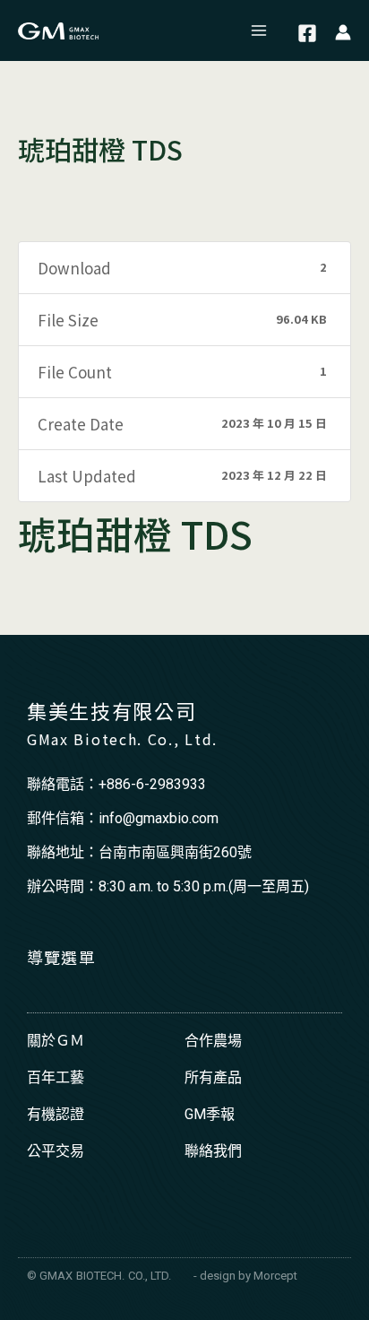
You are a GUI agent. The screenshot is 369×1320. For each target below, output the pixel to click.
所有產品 (213, 1077)
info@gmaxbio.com (159, 818)
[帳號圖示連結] (343, 31)
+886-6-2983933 (152, 784)
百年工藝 (55, 1077)
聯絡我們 (213, 1150)
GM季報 (209, 1114)
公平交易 (55, 1150)
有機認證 (55, 1114)
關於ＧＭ (55, 1040)
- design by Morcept (245, 1275)
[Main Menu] (259, 30)
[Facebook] (307, 33)
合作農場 (213, 1040)
